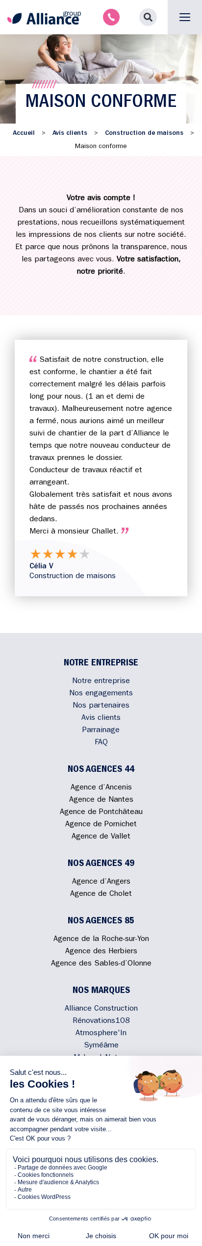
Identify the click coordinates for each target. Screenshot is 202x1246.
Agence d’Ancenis (101, 788)
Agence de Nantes (101, 800)
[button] (148, 17)
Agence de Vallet (101, 837)
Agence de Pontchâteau (101, 812)
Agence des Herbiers (101, 952)
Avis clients (69, 133)
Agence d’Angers (101, 882)
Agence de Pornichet (101, 825)
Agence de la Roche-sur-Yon (101, 939)
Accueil (24, 133)
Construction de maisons (144, 133)
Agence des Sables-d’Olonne (101, 964)
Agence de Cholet (101, 894)
